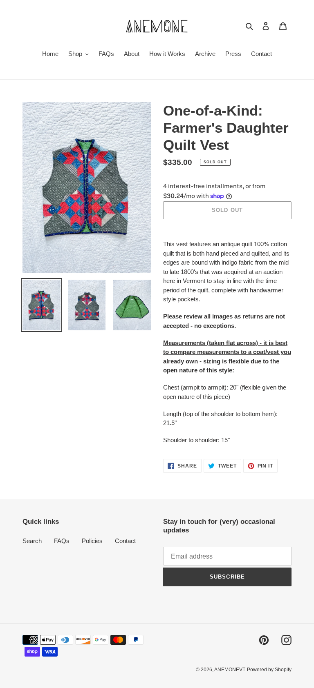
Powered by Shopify (269, 669)
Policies (92, 540)
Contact (125, 540)
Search (32, 540)
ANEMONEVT (229, 669)
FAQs (62, 540)
